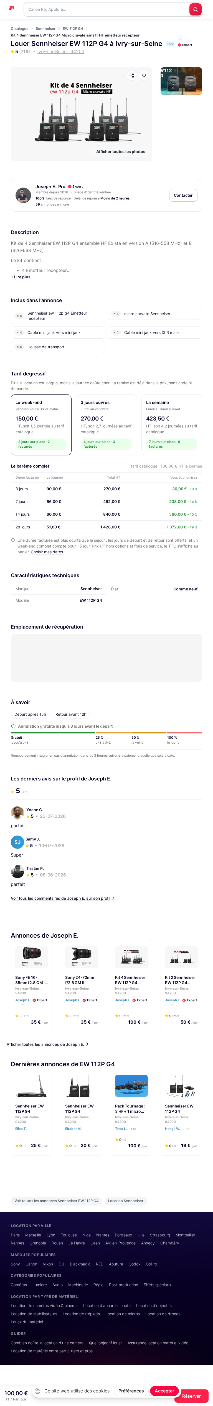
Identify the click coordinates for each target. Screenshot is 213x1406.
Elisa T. (21, 1128)
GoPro (151, 1264)
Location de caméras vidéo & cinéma (44, 1305)
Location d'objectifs (154, 1305)
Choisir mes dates (47, 551)
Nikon (48, 1264)
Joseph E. (46, 186)
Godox (134, 1264)
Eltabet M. (73, 1128)
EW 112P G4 (73, 28)
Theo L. (125, 1128)
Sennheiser (45, 28)
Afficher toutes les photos (120, 151)
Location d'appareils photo (107, 1305)
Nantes (102, 1235)
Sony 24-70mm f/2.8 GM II (79, 980)
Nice (86, 1235)
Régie (98, 1284)
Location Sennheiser (125, 1201)
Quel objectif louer (105, 1342)
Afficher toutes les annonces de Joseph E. (45, 1044)
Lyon (51, 1235)
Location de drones (162, 1313)
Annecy (148, 1243)
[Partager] (132, 76)
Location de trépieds (81, 1313)
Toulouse (69, 1235)
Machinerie (78, 1284)
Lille (141, 1235)
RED (99, 1264)
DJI (61, 1264)
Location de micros (122, 1313)
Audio (57, 1284)
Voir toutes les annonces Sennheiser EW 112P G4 (56, 1201)
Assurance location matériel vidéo (158, 1342)
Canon (31, 1264)
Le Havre (77, 1243)
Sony (15, 1264)
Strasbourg (160, 1235)
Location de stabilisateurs (34, 1313)
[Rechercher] (195, 9)
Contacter (183, 195)
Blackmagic (80, 1264)
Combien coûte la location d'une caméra (47, 1342)
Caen (95, 1243)
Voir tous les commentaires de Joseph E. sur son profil (60, 898)
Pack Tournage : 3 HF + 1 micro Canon (130, 1111)
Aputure (116, 1264)
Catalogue (20, 28)
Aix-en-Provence (120, 1243)
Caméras (19, 1284)
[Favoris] (144, 76)
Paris (15, 1235)
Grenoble (38, 1243)
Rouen (57, 1243)
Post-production (123, 1284)
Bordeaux (123, 1235)
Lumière (39, 1284)
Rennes (17, 1243)
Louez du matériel (27, 1321)
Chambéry (169, 1243)
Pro (22, 1005)
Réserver (191, 1396)
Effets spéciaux (157, 1284)
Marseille (33, 1235)
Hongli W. (177, 1128)
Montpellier (185, 1235)
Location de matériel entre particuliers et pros (52, 1350)
